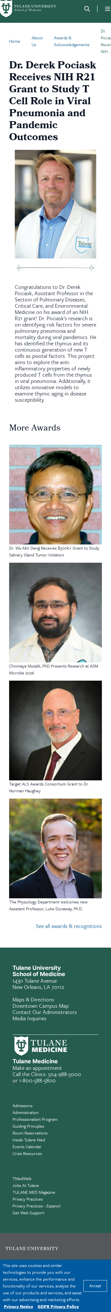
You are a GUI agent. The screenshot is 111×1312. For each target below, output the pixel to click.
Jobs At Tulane (26, 1185)
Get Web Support (28, 1212)
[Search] (87, 8)
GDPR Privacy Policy (58, 1306)
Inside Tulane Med (29, 1139)
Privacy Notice (18, 1306)
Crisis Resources (27, 1153)
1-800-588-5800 (37, 1080)
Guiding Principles (28, 1126)
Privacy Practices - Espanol (36, 1206)
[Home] (28, 8)
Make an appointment (37, 1068)
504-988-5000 (64, 1074)
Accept (95, 1286)
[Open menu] (107, 8)
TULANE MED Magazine (34, 1192)
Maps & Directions (33, 999)
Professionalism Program (35, 1119)
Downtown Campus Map (41, 1005)
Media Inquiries (29, 1018)
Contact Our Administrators (45, 1012)
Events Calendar (27, 1146)
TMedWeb (22, 1178)
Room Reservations (30, 1133)
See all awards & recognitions (69, 926)
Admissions (22, 1105)
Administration (26, 1112)
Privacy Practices (28, 1199)
